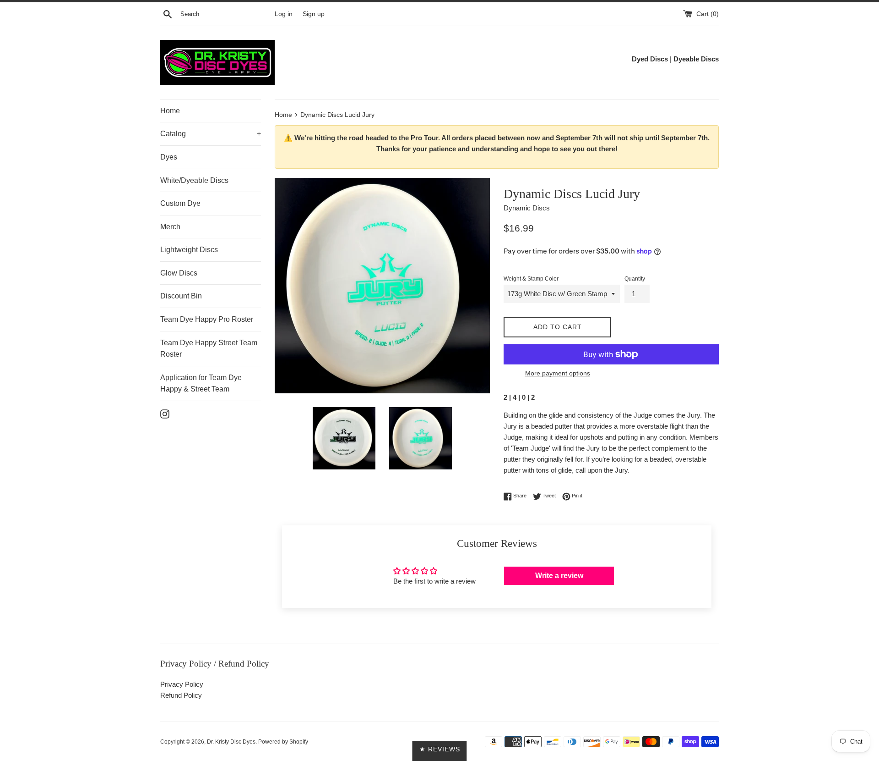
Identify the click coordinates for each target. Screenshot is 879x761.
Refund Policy (181, 695)
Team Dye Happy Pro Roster (206, 319)
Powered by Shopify (283, 742)
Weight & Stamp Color (531, 279)
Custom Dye (180, 203)
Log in (284, 14)
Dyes (168, 157)
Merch (170, 227)
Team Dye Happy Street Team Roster (208, 348)
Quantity (634, 279)
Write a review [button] (559, 575)
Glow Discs (178, 273)
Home (170, 111)
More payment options (557, 373)
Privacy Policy (181, 684)
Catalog (210, 134)
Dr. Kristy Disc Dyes (231, 742)
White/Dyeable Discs (194, 180)
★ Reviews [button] (439, 749)
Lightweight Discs (189, 250)
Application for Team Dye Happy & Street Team (201, 383)
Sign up (314, 14)
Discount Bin (181, 296)
